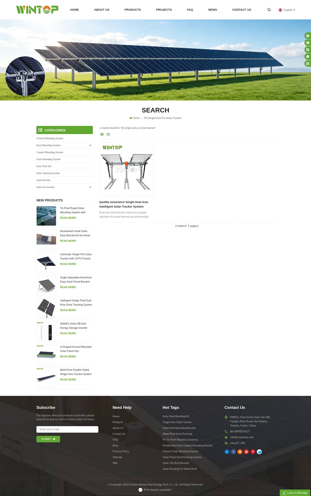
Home (74, 9)
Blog (115, 445)
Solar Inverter (43, 180)
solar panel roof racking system (182, 457)
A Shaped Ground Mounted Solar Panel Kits (75, 348)
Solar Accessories (45, 187)
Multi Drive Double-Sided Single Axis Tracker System (76, 371)
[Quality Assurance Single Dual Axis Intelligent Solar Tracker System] (126, 169)
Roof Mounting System (48, 145)
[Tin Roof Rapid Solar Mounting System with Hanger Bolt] (46, 216)
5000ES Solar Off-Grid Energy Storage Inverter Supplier (73, 326)
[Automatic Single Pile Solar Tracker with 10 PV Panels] (46, 262)
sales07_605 (237, 443)
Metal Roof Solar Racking (177, 433)
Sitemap (117, 457)
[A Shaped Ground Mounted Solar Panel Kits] (46, 354)
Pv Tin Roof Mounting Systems (180, 439)
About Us (101, 9)
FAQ (190, 9)
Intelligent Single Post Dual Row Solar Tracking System (76, 302)
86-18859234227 (240, 431)
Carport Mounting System (49, 152)
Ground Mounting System (49, 138)
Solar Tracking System (48, 173)
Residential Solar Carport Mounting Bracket (188, 445)
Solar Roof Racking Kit (176, 416)
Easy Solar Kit (43, 166)
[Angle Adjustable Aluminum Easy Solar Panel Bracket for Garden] (46, 285)
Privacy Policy (121, 451)
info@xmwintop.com (241, 437)
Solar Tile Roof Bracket (176, 463)
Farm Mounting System (48, 159)
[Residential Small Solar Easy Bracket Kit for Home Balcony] (46, 239)
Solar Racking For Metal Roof (180, 468)
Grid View (102, 134)
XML (115, 463)
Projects (164, 9)
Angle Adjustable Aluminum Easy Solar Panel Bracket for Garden (76, 280)
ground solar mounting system (181, 451)
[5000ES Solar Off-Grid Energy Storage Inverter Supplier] (46, 331)
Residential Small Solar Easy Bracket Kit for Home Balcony (75, 234)
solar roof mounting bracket (179, 428)
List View (108, 134)
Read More (68, 217)
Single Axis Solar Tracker (177, 422)
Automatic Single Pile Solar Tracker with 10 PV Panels (76, 256)
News (212, 9)
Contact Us (241, 9)
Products (133, 9)
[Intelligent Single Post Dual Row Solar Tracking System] (46, 308)
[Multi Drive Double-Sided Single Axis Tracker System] (46, 377)
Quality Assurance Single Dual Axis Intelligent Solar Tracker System (123, 204)
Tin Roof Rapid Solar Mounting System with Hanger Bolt (72, 211)
